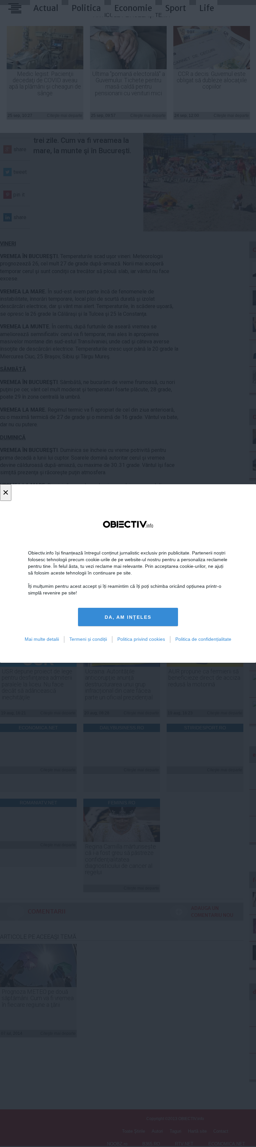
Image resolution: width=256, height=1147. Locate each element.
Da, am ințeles (128, 617)
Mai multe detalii (42, 639)
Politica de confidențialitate (203, 639)
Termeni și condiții (88, 639)
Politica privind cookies (141, 639)
